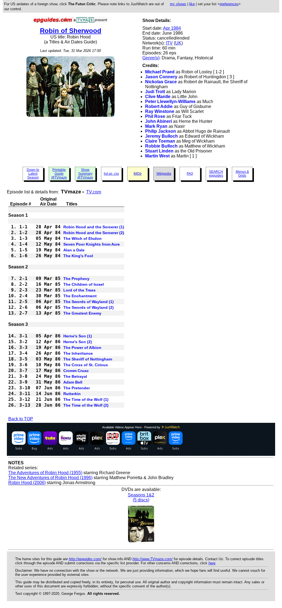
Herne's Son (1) (77, 336)
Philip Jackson (160, 131)
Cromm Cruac (76, 370)
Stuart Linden (159, 151)
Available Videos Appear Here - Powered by (131, 427)
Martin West (157, 156)
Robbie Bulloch (161, 146)
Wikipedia (163, 174)
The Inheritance (78, 353)
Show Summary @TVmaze (85, 173)
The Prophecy (76, 278)
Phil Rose (155, 116)
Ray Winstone (159, 111)
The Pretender (76, 388)
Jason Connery (161, 76)
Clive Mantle (157, 96)
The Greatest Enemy (82, 313)
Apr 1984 (172, 28)
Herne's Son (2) (77, 342)
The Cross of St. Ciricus (85, 365)
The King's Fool (78, 256)
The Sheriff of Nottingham (87, 359)
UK (178, 43)
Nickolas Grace (161, 81)
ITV (169, 43)
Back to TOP (20, 419)
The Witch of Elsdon (82, 238)
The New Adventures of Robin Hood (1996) (50, 477)
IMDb (138, 174)
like (192, 4)
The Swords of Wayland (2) (88, 307)
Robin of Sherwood (70, 30)
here (211, 563)
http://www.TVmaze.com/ (152, 559)
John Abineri (158, 121)
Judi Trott (155, 91)
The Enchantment (80, 296)
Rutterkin (72, 394)
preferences (229, 4)
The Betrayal (75, 376)
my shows (178, 4)
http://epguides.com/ (85, 559)
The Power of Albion (82, 347)
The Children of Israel (83, 284)
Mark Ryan (156, 126)
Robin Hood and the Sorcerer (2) (93, 233)
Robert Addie (159, 106)
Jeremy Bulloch (161, 136)
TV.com (93, 192)
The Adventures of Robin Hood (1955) (45, 472)
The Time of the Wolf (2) (86, 405)
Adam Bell (72, 382)
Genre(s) (150, 57)
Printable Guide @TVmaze (59, 173)
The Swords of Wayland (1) (88, 301)
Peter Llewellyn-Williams (170, 101)
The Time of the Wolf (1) (86, 399)
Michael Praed (160, 72)
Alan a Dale (74, 250)
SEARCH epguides (216, 173)
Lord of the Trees (79, 290)
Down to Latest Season (33, 173)
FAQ (190, 174)
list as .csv (111, 174)
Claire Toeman (160, 141)
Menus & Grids (242, 173)
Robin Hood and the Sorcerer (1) (93, 227)
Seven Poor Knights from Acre (91, 244)
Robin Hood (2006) (27, 482)
